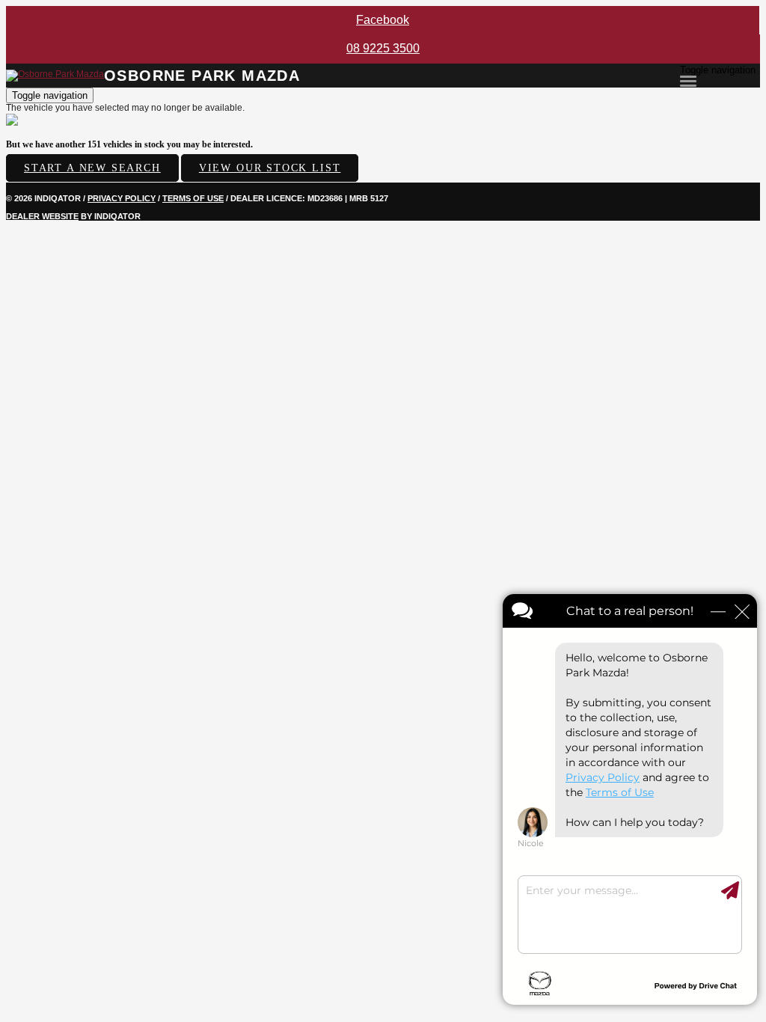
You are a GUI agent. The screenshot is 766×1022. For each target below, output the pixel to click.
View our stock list (270, 168)
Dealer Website (42, 216)
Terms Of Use (193, 198)
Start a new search (92, 168)
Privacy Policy (122, 198)
